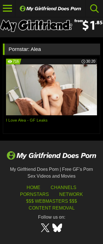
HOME (33, 187)
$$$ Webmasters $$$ (51, 201)
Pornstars (34, 194)
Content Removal (52, 208)
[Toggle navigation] (7, 8)
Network (71, 194)
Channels (63, 187)
